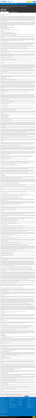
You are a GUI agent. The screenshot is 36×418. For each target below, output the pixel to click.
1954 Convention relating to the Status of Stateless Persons (4, 402)
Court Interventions (11, 403)
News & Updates (20, 403)
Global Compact (29, 401)
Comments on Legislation (12, 399)
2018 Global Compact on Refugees (4, 412)
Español (32, 0)
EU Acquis (1, 413)
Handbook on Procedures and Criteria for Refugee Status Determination (13, 404)
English (30, 0)
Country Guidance (11, 402)
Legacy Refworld (20, 402)
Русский (35, 0)
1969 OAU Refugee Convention (3, 407)
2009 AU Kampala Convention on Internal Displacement (3, 411)
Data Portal (28, 400)
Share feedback (26, 396)
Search (25, 1)
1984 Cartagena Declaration (3, 408)
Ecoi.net (19, 399)
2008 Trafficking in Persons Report (10, 312)
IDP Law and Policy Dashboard (30, 402)
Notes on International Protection (12, 407)
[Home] (6, 1)
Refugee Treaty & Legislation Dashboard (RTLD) (30, 405)
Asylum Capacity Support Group (30, 399)
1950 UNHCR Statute (2, 399)
